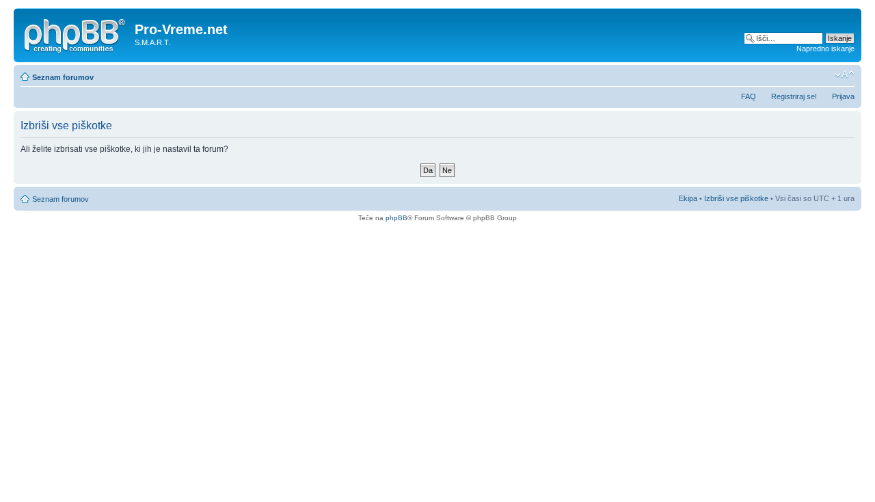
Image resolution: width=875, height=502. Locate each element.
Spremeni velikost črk (844, 74)
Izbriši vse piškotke (737, 198)
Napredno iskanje (825, 48)
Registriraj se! (794, 96)
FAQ (748, 96)
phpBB (396, 218)
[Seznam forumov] (76, 33)
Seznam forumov (63, 77)
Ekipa (688, 198)
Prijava (843, 96)
